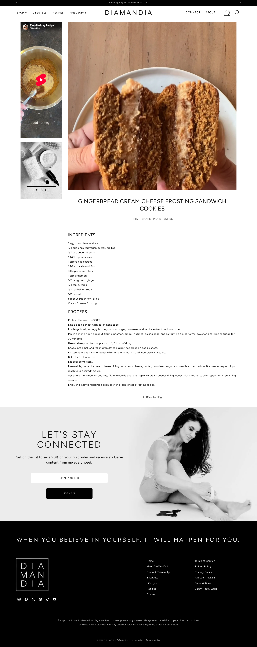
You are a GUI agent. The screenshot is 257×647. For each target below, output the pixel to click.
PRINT (136, 219)
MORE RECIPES (163, 219)
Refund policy (122, 640)
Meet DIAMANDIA (157, 566)
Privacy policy (137, 640)
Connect (152, 594)
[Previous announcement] (16, 3)
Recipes (151, 588)
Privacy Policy (203, 572)
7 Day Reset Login (206, 588)
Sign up (69, 493)
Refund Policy (203, 566)
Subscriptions (203, 583)
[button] (227, 12)
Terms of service (153, 640)
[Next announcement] (240, 3)
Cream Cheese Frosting (82, 303)
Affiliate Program (205, 577)
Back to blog (154, 397)
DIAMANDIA (109, 640)
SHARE (146, 219)
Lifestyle (152, 583)
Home (150, 560)
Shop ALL (152, 577)
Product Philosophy (158, 572)
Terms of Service (205, 560)
